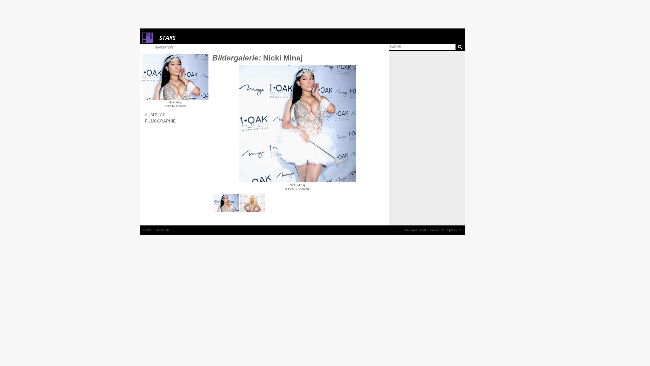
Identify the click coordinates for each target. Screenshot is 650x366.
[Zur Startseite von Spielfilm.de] (147, 42)
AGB (423, 230)
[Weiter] (297, 123)
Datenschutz (436, 230)
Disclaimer (411, 230)
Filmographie (160, 121)
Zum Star (155, 114)
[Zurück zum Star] (175, 77)
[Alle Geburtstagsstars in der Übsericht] (185, 38)
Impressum (453, 230)
